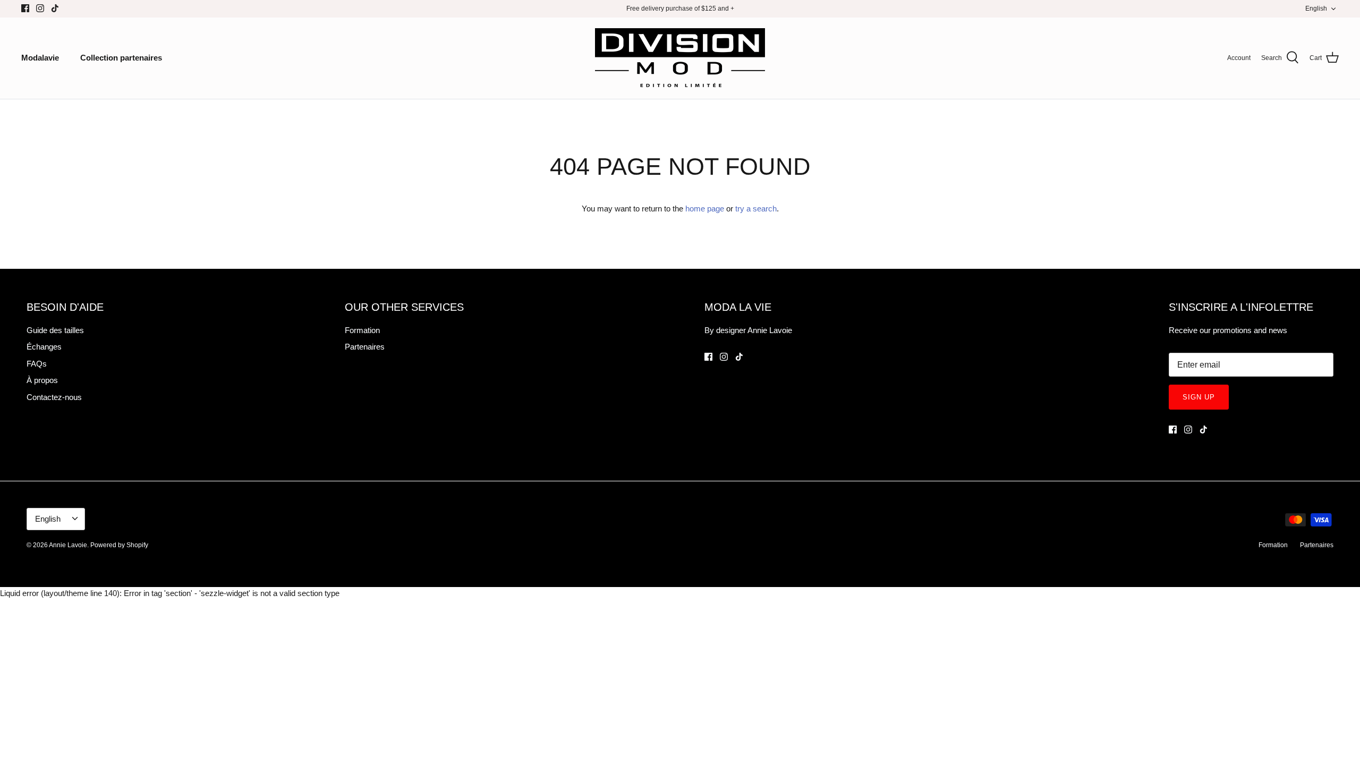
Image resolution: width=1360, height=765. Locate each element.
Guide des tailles (55, 330)
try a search (756, 208)
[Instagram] (40, 8)
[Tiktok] (55, 8)
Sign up (1199, 397)
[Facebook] (25, 8)
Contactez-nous (54, 397)
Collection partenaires (121, 57)
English (1316, 8)
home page (704, 208)
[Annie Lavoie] (680, 58)
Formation (362, 330)
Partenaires (365, 346)
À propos (42, 380)
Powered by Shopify (119, 545)
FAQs (37, 363)
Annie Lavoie (68, 545)
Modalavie (40, 57)
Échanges (44, 346)
